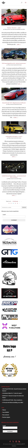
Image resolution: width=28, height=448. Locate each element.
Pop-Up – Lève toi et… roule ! (14, 28)
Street (20, 65)
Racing (20, 178)
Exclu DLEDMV (17, 29)
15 (15, 203)
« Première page (15, 201)
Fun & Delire (23, 29)
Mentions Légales (6, 417)
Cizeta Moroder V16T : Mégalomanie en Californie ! (14, 103)
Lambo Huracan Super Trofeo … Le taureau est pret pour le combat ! (14, 176)
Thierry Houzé (7, 29)
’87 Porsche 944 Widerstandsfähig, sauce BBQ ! (12, 402)
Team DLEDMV (5, 412)
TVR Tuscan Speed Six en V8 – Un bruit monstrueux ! (14, 63)
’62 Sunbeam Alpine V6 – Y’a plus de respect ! (12, 393)
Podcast (4, 410)
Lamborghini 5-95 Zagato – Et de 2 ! (14, 136)
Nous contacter (5, 415)
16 (17, 203)
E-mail (4, 214)
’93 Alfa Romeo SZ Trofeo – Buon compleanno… (12, 400)
